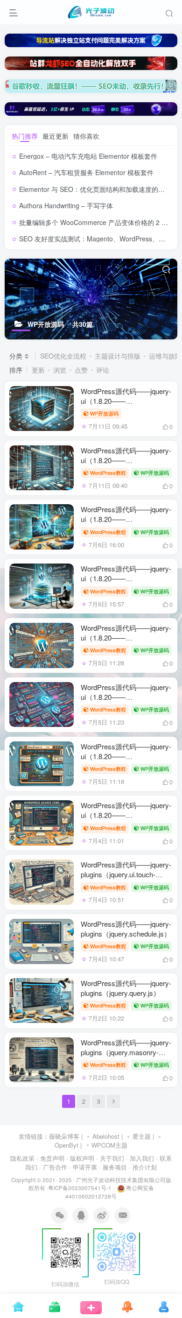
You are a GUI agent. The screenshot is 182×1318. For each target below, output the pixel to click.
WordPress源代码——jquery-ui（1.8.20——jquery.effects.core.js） (126, 637)
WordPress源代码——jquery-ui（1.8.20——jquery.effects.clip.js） (126, 697)
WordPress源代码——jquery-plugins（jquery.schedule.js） (126, 928)
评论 (102, 369)
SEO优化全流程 (63, 355)
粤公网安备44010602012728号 (109, 1192)
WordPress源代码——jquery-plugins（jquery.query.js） (126, 988)
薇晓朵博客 (64, 1136)
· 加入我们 (140, 1158)
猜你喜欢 (86, 136)
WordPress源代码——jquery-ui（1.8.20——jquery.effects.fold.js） (126, 401)
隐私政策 (22, 1158)
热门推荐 (25, 136)
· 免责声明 (50, 1158)
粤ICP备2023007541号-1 (80, 1187)
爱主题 (142, 1136)
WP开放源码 (104, 413)
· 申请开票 (83, 1167)
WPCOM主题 (109, 1145)
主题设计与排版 (117, 355)
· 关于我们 (110, 1158)
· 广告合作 (53, 1167)
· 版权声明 (80, 1158)
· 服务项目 (113, 1167)
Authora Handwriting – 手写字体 (66, 205)
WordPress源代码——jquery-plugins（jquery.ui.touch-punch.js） (126, 874)
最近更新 (55, 136)
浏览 (59, 369)
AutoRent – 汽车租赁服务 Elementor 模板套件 (86, 172)
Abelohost (105, 1136)
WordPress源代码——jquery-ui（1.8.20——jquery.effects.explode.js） (126, 519)
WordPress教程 (108, 472)
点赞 (81, 369)
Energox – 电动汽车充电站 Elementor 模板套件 (88, 156)
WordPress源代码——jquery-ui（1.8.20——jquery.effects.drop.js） (126, 578)
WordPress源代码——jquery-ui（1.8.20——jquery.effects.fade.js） (126, 460)
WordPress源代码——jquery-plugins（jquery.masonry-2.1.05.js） (126, 1052)
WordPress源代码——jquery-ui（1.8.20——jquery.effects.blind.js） (126, 815)
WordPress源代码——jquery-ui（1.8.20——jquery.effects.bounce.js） (126, 756)
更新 (38, 369)
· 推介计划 (143, 1167)
